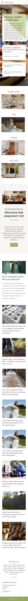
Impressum (14, 576)
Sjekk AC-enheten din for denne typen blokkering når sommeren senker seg (13, 483)
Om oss (14, 244)
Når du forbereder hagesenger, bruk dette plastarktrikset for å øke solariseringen (13, 422)
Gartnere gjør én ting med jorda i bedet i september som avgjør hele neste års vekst (14, 361)
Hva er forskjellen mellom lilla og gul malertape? (13, 65)
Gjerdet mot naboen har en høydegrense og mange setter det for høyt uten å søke (13, 514)
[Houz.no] (7, 2)
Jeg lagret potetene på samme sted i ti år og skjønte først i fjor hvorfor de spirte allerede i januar (14, 545)
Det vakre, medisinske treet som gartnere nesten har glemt (14, 49)
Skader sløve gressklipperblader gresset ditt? (13, 72)
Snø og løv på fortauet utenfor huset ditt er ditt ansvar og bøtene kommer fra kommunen (13, 392)
